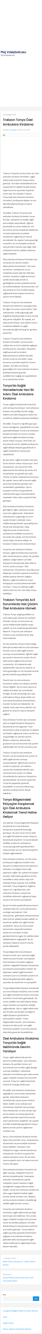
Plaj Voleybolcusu (13, 52)
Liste (5, 1317)
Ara (4, 1294)
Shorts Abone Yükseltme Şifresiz (17, 1329)
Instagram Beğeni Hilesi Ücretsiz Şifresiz (20, 1311)
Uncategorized (9, 114)
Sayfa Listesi (8, 1323)
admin (14, 130)
